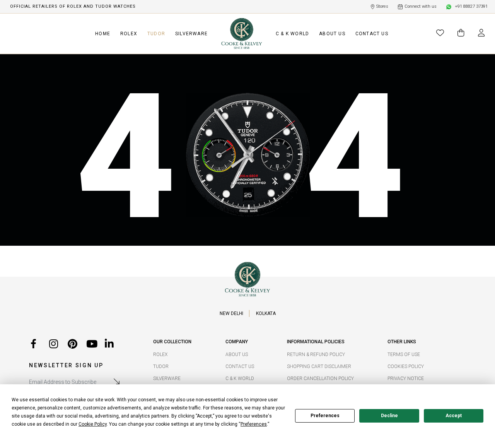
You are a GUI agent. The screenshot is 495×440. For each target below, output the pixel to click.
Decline (389, 415)
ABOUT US (332, 33)
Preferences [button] (254, 424)
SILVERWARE (191, 33)
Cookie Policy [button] (93, 424)
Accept (454, 415)
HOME (102, 33)
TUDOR (156, 33)
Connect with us (421, 6)
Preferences (325, 415)
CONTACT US (371, 33)
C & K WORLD (292, 33)
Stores (382, 6)
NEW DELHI (231, 313)
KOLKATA (266, 313)
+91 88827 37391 (471, 6)
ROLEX (128, 33)
